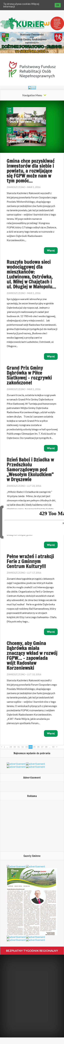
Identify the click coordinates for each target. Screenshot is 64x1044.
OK (57, 5)
